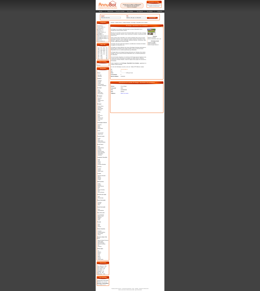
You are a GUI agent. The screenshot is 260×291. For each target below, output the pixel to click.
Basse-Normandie (101, 200)
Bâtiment (138, 66)
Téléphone (113, 93)
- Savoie (99, 258)
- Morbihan (99, 109)
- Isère (98, 254)
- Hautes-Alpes (100, 241)
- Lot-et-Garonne (100, 84)
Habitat (132, 66)
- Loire (98, 255)
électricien (104, 284)
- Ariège (98, 183)
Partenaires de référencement (143, 288)
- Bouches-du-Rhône (101, 243)
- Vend (98, 219)
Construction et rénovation (100, 29)
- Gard (98, 160)
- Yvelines (99, 149)
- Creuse (99, 170)
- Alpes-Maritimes (100, 242)
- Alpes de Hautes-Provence (102, 240)
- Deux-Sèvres (100, 233)
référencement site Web (130, 289)
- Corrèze (99, 168)
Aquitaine (99, 78)
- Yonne (98, 101)
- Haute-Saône (100, 140)
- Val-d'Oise (99, 155)
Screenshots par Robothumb (126, 288)
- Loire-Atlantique (100, 214)
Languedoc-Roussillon (102, 157)
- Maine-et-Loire (100, 216)
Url (111, 69)
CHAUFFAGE (100, 280)
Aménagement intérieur (101, 37)
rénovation (105, 283)
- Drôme (98, 253)
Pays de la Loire (100, 212)
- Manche (99, 203)
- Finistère (99, 107)
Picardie (99, 222)
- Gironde (99, 81)
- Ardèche (99, 252)
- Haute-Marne (100, 128)
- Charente (99, 231)
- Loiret (98, 120)
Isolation (142, 66)
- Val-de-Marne (100, 153)
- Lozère (99, 163)
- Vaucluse (99, 246)
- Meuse (99, 176)
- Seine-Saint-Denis (101, 152)
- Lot (98, 188)
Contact (133, 288)
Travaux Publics (100, 27)
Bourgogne (99, 95)
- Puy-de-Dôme (100, 93)
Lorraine (99, 173)
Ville (112, 89)
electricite (99, 281)
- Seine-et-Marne (100, 147)
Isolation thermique (126, 22)
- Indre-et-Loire (100, 117)
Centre (98, 112)
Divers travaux (100, 41)
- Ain (98, 250)
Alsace (98, 72)
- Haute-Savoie (100, 259)
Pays (112, 91)
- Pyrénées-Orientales (101, 164)
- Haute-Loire (99, 92)
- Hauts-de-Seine (100, 151)
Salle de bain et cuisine (102, 35)
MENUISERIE (105, 280)
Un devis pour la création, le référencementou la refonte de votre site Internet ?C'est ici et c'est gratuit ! (132, 6)
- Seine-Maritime (100, 210)
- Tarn (98, 191)
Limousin (99, 166)
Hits (112, 71)
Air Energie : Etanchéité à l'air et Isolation (139, 22)
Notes (112, 72)
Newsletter (136, 288)
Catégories (159, 11)
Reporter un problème (152, 37)
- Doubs (98, 138)
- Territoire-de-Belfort (101, 142)
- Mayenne (99, 217)
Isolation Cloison (100, 32)
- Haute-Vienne (100, 171)
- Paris (98, 146)
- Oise (98, 225)
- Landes (99, 83)
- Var (98, 245)
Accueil (100, 11)
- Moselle (99, 178)
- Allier (98, 90)
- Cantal (98, 91)
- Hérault (99, 161)
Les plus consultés (120, 11)
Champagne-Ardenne (102, 122)
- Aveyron (99, 185)
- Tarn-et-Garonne (100, 192)
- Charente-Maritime (101, 232)
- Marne (98, 127)
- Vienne (99, 234)
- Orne (98, 204)
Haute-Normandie (101, 207)
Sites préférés (130, 11)
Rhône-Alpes (100, 248)
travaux (101, 284)
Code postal (113, 88)
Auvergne (99, 87)
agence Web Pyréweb (138, 289)
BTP (135, 66)
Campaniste (99, 25)
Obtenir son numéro (124, 93)
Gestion (98, 65)
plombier (99, 283)
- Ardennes (99, 124)
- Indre (98, 116)
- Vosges (99, 179)
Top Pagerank (140, 11)
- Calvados (99, 202)
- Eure (98, 209)
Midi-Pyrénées (100, 181)
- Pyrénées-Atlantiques (101, 85)
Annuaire (112, 22)
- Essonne (99, 150)
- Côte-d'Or (99, 98)
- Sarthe (98, 218)
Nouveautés (110, 11)
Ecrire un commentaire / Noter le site (154, 38)
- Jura (98, 139)
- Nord (98, 196)
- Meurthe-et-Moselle (101, 175)
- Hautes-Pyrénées (101, 189)
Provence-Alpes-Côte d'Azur (102, 237)
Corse (98, 130)
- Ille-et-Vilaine (100, 108)
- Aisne (98, 224)
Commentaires (114, 74)
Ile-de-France (100, 144)
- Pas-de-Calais (100, 197)
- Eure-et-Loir (99, 115)
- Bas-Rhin (99, 75)
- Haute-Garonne (100, 186)
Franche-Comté (100, 136)
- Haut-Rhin (99, 76)
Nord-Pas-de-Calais (101, 194)
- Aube (98, 126)
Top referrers (149, 11)
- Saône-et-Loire (100, 100)
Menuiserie (99, 30)
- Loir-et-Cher (99, 119)
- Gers (98, 187)
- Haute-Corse (100, 134)
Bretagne (99, 104)
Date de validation (114, 76)
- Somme (99, 226)
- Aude (98, 159)
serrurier (98, 284)
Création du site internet (122, 289)
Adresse (112, 86)
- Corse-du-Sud (100, 132)
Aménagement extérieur (102, 38)
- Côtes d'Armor (100, 106)
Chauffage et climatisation (99, 34)
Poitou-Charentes (101, 228)
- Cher (98, 114)
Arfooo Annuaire (118, 288)
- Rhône (98, 256)
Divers (98, 39)
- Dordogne (99, 80)
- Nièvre (98, 99)
